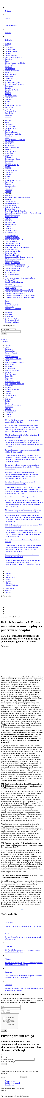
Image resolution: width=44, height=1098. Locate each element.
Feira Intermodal (10, 74)
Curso (7, 301)
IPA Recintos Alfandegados (14, 259)
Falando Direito (10, 205)
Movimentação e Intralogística (15, 265)
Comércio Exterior (11, 55)
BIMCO (8, 199)
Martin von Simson (11, 217)
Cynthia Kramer (10, 201)
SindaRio (8, 226)
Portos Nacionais (11, 318)
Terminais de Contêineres (13, 286)
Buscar (4, 334)
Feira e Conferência (11, 305)
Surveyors (8, 284)
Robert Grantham (11, 224)
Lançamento (9, 86)
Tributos (8, 117)
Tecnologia (9, 113)
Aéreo (7, 46)
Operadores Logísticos (12, 268)
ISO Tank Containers (12, 261)
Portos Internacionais (12, 274)
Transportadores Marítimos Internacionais (19, 292)
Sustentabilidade (10, 111)
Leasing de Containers (12, 263)
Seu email (4, 1057)
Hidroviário (9, 80)
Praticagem (9, 316)
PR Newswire (10, 222)
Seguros (8, 109)
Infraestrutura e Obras (12, 82)
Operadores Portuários (12, 270)
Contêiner (8, 59)
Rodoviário (9, 107)
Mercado (8, 94)
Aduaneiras (9, 195)
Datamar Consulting (12, 203)
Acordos (8, 44)
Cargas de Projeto (11, 241)
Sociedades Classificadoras (14, 282)
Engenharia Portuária (12, 255)
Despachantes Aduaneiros (14, 245)
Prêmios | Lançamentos (13, 309)
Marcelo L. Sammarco (12, 215)
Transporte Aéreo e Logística (15, 293)
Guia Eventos (9, 307)
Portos (7, 103)
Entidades (8, 67)
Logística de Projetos (12, 90)
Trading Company (11, 288)
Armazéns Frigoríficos (12, 238)
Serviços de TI (10, 280)
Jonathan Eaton (10, 209)
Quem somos (9, 589)
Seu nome (4, 1055)
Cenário (7, 53)
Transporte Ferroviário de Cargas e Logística (20, 295)
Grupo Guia (9, 78)
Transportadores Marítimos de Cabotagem (19, 290)
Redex (7, 276)
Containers (8, 136)
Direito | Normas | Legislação (15, 140)
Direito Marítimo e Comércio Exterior (18, 247)
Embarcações (9, 65)
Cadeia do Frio (10, 49)
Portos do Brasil (10, 272)
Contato (7, 592)
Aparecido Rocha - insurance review (17, 197)
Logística (8, 88)
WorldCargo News (11, 232)
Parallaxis (8, 221)
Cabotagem (9, 47)
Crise (7, 61)
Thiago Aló (9, 228)
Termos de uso (10, 1081)
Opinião (8, 99)
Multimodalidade (11, 96)
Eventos (8, 72)
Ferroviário (9, 76)
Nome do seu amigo (7, 1059)
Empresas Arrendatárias (13, 251)
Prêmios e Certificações (13, 105)
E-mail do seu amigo (8, 1061)
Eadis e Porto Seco (11, 249)
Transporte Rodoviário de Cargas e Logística (20, 297)
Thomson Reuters (11, 230)
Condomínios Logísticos (13, 243)
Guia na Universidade (12, 207)
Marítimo (8, 92)
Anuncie (8, 590)
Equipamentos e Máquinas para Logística (19, 257)
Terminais (8, 115)
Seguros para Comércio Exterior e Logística (20, 278)
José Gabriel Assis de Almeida (15, 211)
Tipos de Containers (12, 322)
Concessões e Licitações (13, 57)
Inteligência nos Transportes (14, 84)
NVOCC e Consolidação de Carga (17, 266)
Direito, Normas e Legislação (15, 63)
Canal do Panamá (11, 51)
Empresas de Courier (12, 253)
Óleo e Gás (9, 98)
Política (7, 101)
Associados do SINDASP (14, 240)
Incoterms (8, 314)
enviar (24, 1077)
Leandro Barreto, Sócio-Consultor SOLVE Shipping (23, 213)
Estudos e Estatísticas (12, 71)
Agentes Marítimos (11, 236)
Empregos (8, 312)
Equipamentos (10, 69)
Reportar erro (9, 1085)
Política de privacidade (12, 1083)
